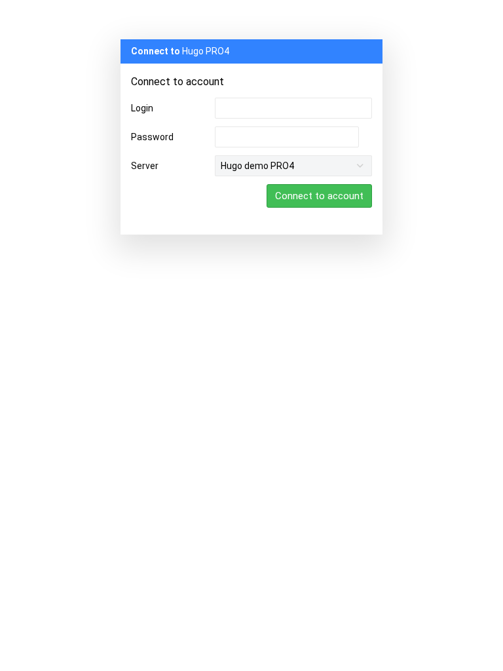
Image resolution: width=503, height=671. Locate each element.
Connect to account (319, 196)
